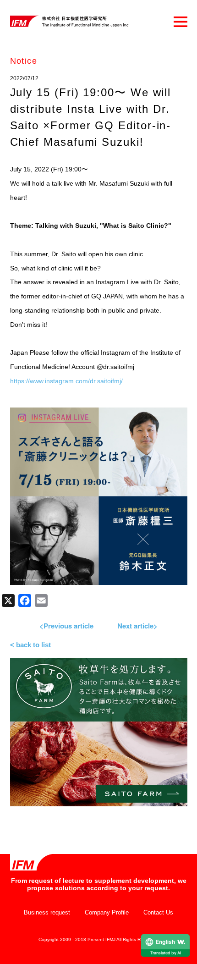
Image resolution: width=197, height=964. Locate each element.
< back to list (30, 645)
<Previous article (66, 626)
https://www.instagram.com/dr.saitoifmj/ (66, 381)
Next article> (137, 626)
